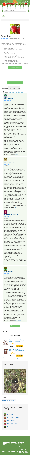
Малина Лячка (10, 414)
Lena (16, 207)
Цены (14, 88)
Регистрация (25, 1)
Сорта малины (6, 20)
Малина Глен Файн (11, 420)
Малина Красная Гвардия (13, 417)
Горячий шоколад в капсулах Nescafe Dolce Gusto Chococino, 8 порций (17, 349)
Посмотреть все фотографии (15, 83)
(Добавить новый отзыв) (16, 92)
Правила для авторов (23, 452)
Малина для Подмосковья (9, 400)
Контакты (19, 451)
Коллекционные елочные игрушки (12, 358)
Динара (16, 263)
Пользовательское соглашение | (9, 451)
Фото (10, 88)
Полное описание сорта (15, 68)
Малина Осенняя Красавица (13, 426)
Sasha (16, 154)
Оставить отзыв (15, 326)
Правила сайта (25, 451)
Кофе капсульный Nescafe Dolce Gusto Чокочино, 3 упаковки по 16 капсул (17, 340)
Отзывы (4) (5, 88)
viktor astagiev (18, 320)
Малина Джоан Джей (12, 423)
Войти (21, 1)
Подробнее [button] (19, 346)
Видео (18, 88)
